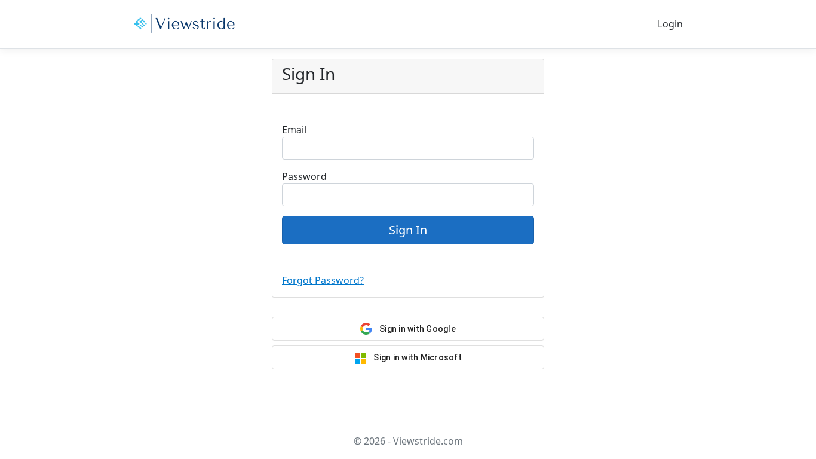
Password (304, 176)
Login (670, 23)
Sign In (408, 230)
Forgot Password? (323, 280)
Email (294, 129)
